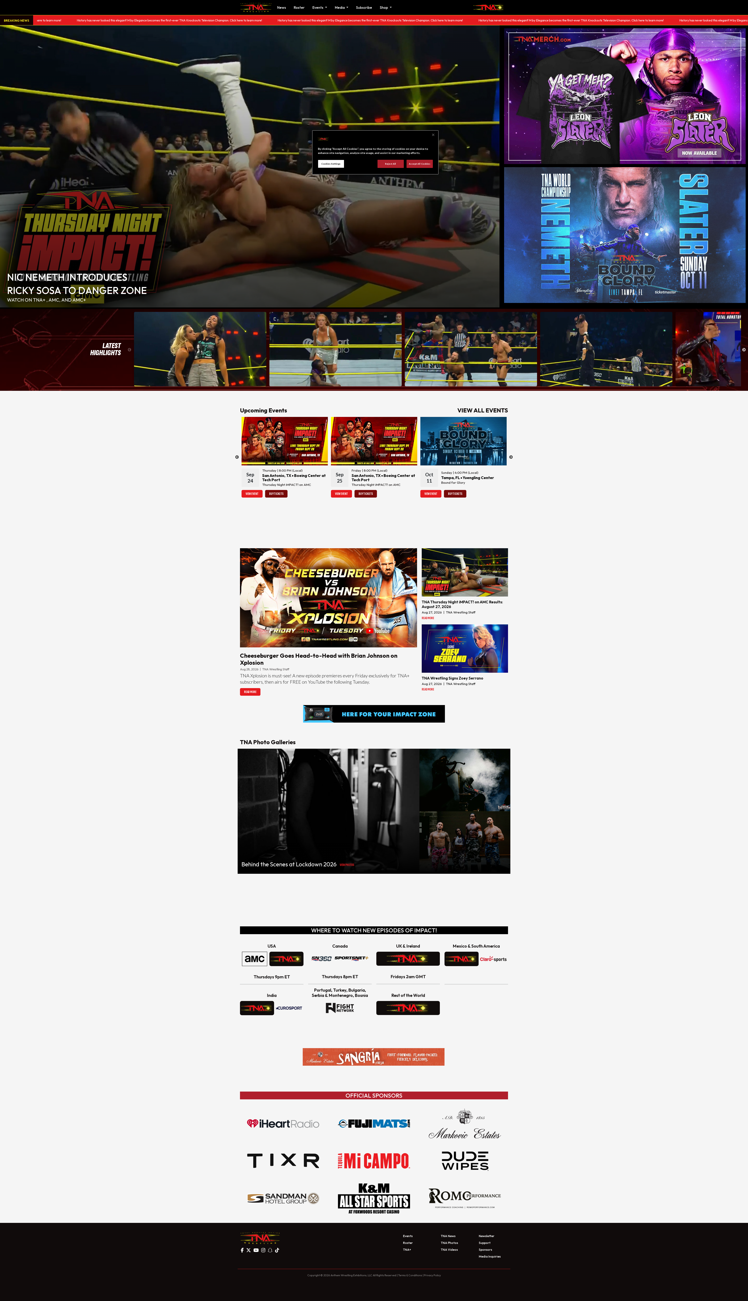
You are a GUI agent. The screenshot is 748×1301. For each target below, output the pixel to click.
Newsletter (486, 1236)
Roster (299, 7)
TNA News (448, 1236)
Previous (129, 350)
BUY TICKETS (276, 494)
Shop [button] (384, 7)
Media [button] (340, 7)
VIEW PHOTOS (347, 865)
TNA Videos (449, 1250)
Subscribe (364, 7)
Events (408, 1236)
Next (744, 350)
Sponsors (485, 1250)
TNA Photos (449, 1243)
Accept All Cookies (419, 163)
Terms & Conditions (410, 1275)
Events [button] (318, 7)
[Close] (433, 135)
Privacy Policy (432, 1275)
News (281, 7)
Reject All (390, 163)
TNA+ (407, 1250)
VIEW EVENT (252, 494)
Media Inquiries (490, 1256)
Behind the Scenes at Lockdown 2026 (289, 864)
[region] (375, 152)
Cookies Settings (331, 163)
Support (484, 1243)
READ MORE (250, 692)
